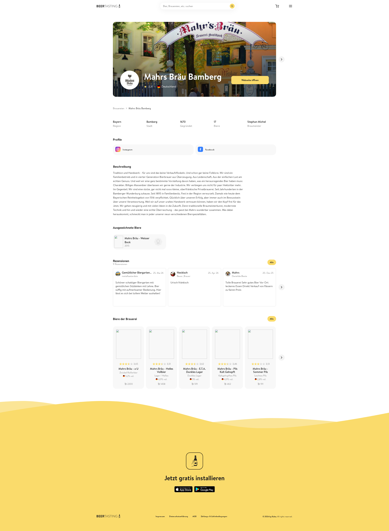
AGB (194, 516)
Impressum (160, 516)
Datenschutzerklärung (178, 516)
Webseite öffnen (250, 80)
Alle (272, 262)
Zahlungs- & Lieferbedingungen (214, 516)
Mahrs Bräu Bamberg (140, 108)
